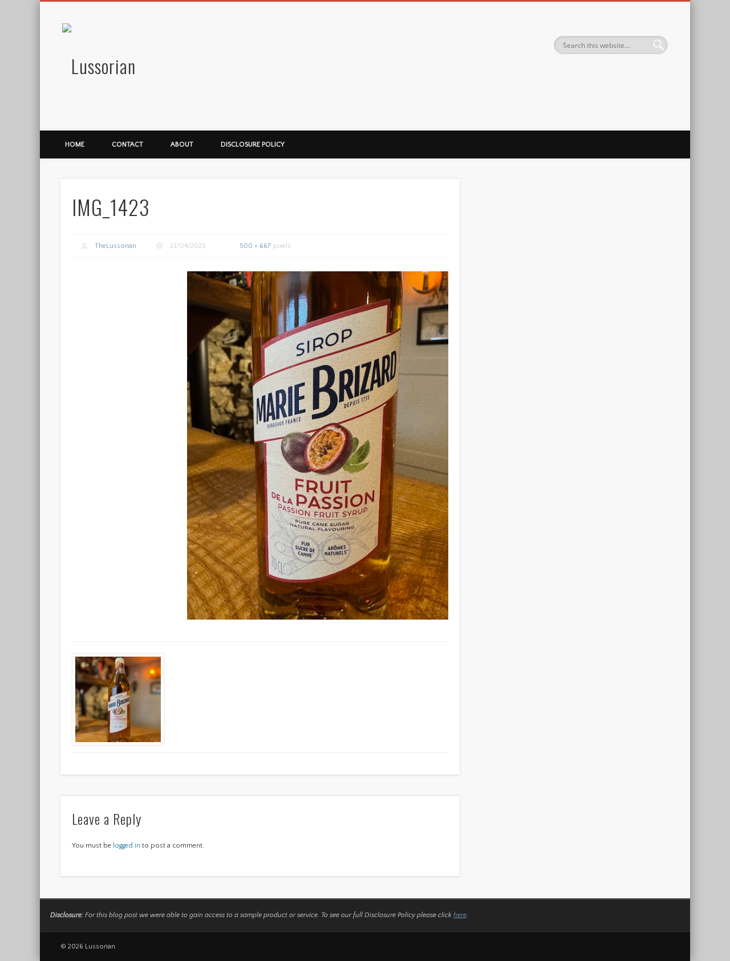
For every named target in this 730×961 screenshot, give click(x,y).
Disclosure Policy (253, 144)
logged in (126, 845)
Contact (127, 144)
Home (74, 144)
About (182, 144)
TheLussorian (115, 246)
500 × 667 (255, 246)
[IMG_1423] (317, 445)
